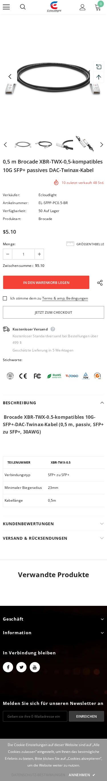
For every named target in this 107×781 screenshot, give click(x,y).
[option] (53, 76)
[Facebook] (8, 667)
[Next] (97, 144)
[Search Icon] (28, 7)
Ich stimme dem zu (25, 298)
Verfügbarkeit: (14, 210)
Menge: (9, 244)
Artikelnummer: (16, 202)
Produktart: (12, 218)
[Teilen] (98, 282)
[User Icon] (83, 7)
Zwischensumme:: (18, 265)
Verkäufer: (11, 194)
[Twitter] (21, 667)
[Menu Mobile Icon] (6, 7)
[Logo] (54, 6)
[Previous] (10, 77)
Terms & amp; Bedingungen (65, 298)
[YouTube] (35, 667)
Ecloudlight (47, 194)
